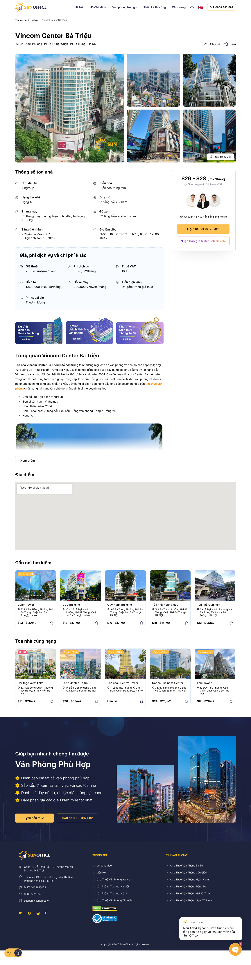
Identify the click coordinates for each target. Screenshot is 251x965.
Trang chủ (21, 20)
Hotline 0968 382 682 (77, 818)
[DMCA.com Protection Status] (104, 908)
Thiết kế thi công (155, 7)
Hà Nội (79, 7)
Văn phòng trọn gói (124, 7)
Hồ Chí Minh (98, 7)
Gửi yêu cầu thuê (32, 818)
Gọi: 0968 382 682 (221, 7)
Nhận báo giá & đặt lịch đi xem (203, 241)
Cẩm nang (179, 7)
